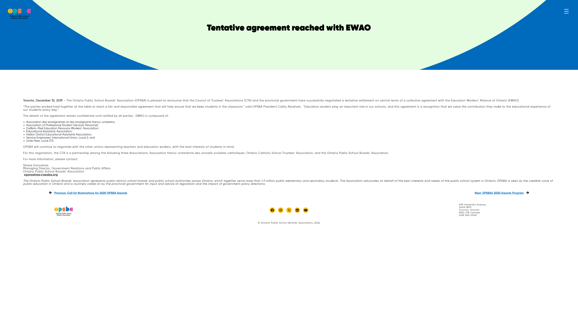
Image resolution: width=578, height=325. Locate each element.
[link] (19, 13)
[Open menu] (566, 11)
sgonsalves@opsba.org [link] (41, 174)
